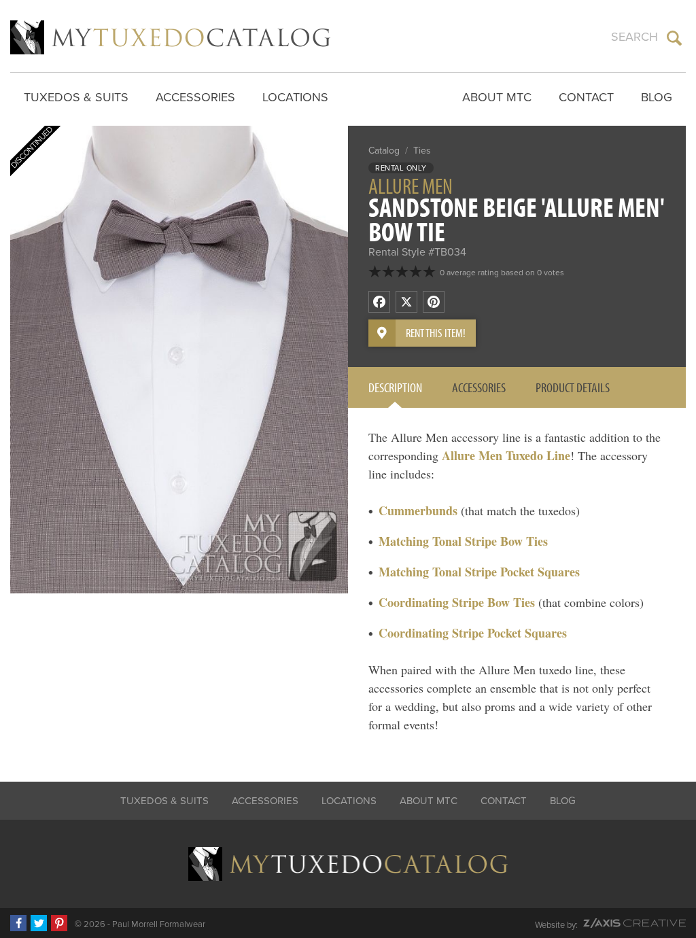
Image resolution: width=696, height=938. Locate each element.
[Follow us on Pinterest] (59, 923)
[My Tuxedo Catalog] (170, 37)
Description (395, 387)
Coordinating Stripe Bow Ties (457, 602)
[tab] (395, 387)
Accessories (195, 97)
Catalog (384, 150)
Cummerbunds (418, 510)
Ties (422, 150)
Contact (586, 97)
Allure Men (410, 185)
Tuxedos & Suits (76, 97)
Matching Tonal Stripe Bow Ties (463, 541)
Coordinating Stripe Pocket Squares (473, 633)
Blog (656, 97)
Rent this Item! (436, 333)
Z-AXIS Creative (634, 923)
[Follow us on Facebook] (18, 923)
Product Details (573, 387)
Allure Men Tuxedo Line (506, 455)
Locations (295, 97)
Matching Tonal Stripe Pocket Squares (479, 571)
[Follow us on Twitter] (39, 923)
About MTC (497, 97)
